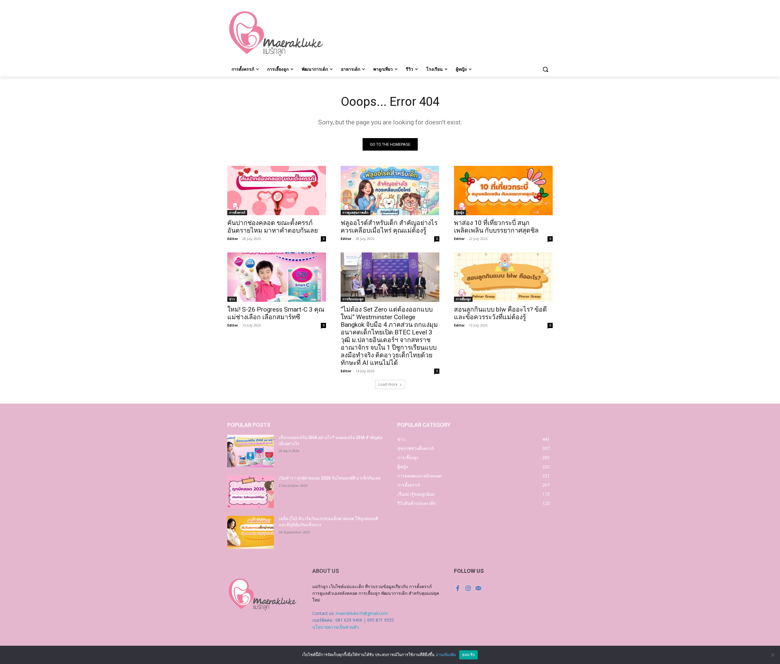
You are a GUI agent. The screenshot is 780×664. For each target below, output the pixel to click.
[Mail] (478, 588)
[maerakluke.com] (276, 34)
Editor (232, 238)
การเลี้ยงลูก (463, 299)
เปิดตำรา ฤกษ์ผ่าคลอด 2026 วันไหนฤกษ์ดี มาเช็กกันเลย (330, 478)
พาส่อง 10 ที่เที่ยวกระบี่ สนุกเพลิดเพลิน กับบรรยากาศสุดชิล (496, 226)
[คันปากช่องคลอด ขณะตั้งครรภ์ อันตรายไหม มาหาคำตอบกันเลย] (276, 190)
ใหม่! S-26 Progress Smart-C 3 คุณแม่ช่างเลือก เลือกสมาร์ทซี (275, 313)
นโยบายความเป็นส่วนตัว (335, 627)
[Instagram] (468, 588)
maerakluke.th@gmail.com (362, 613)
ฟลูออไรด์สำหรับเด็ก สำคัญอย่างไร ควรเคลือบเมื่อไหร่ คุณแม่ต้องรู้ (389, 226)
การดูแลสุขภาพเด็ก (355, 212)
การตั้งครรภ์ (237, 212)
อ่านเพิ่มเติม (446, 654)
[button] (545, 69)
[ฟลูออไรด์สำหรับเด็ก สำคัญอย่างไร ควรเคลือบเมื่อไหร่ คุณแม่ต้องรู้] (390, 190)
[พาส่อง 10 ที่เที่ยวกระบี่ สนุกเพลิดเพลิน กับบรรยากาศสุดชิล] (503, 190)
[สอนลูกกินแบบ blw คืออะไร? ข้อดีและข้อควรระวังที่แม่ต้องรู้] (503, 277)
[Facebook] (457, 588)
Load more (388, 384)
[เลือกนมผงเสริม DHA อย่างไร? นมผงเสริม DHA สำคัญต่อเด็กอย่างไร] (250, 451)
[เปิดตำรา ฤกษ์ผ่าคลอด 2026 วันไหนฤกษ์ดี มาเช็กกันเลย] (250, 491)
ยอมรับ (468, 654)
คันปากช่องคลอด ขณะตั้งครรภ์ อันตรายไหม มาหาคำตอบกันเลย (272, 226)
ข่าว (232, 299)
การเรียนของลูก (352, 299)
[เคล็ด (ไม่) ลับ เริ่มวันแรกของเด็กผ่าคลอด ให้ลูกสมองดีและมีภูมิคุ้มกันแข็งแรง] (250, 532)
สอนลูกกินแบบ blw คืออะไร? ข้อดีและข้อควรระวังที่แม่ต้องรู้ (500, 313)
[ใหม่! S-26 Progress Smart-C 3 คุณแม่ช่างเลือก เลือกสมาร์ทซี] (276, 277)
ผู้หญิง (460, 212)
